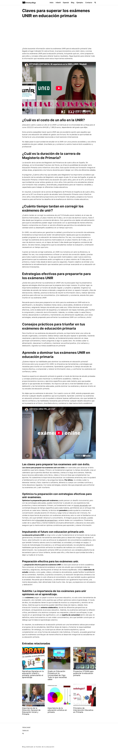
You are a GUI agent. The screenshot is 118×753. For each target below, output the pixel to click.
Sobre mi (25, 730)
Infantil (58, 2)
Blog (72, 2)
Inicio (51, 2)
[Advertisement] (59, 33)
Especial (66, 2)
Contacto (88, 2)
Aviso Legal (26, 727)
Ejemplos (80, 2)
